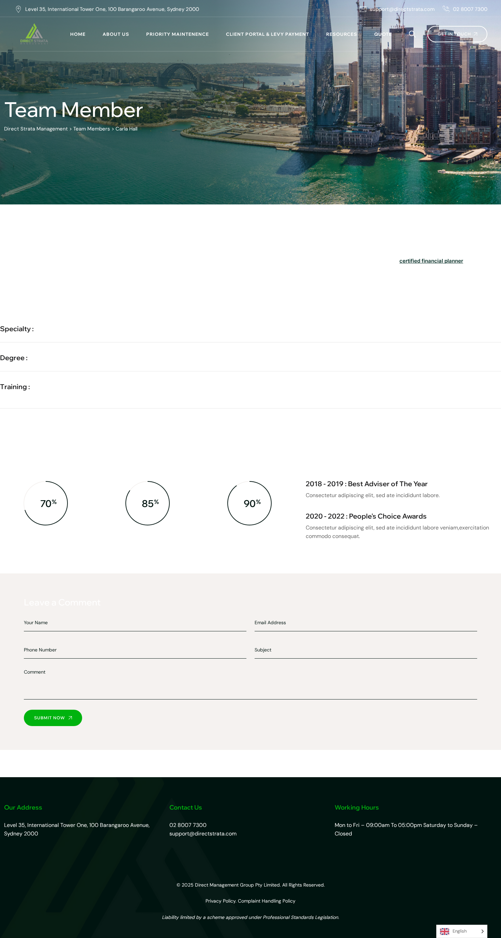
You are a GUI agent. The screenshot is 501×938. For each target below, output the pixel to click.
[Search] (412, 34)
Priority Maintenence (177, 34)
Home (78, 34)
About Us (116, 34)
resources (341, 34)
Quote (383, 34)
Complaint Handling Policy (266, 901)
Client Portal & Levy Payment (267, 34)
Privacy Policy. (221, 901)
